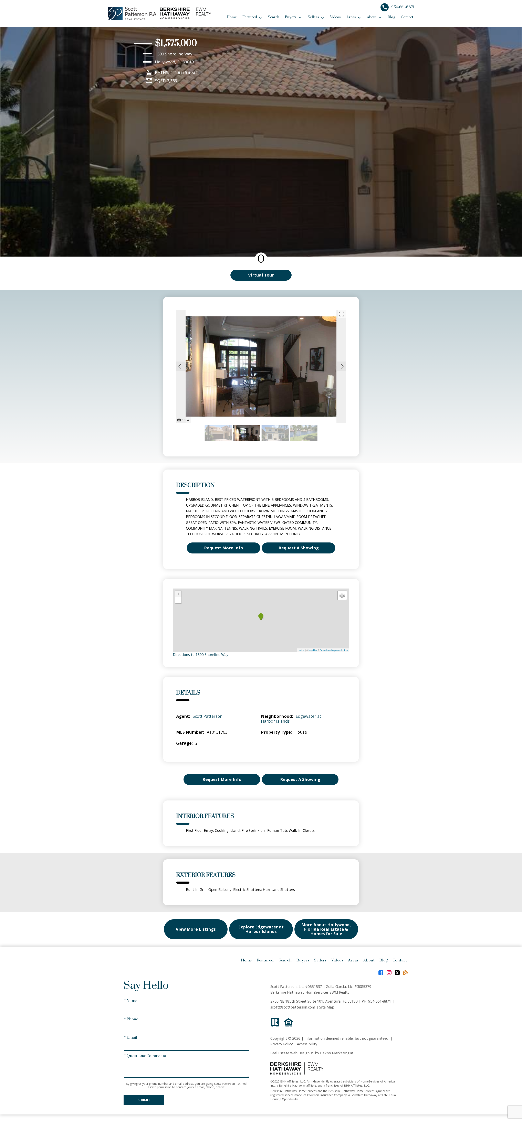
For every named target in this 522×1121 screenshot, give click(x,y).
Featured (265, 960)
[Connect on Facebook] (380, 972)
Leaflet (301, 650)
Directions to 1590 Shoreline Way (200, 654)
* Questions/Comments (145, 1056)
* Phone (131, 1019)
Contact (407, 17)
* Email (130, 1037)
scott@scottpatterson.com (292, 1007)
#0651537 (313, 986)
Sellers (320, 960)
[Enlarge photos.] (342, 314)
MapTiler (313, 650)
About (369, 960)
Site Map (326, 1007)
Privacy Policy (281, 1044)
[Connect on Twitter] (397, 972)
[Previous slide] (180, 366)
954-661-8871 (379, 1001)
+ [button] (178, 593)
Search (273, 17)
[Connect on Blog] (405, 972)
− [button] (178, 600)
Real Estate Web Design (290, 1052)
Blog (391, 17)
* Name (130, 1001)
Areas (353, 960)
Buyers (302, 960)
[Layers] (342, 595)
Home (232, 17)
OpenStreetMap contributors (334, 650)
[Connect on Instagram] (389, 972)
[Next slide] (342, 366)
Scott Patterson (208, 716)
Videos (335, 17)
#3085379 (362, 986)
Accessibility (307, 1044)
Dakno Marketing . (337, 1052)
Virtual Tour (261, 275)
